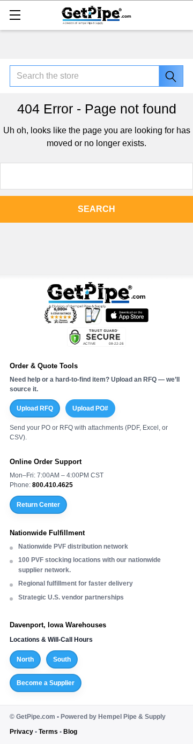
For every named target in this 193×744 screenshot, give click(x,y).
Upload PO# (90, 408)
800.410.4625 (52, 485)
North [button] (25, 659)
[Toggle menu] (14, 14)
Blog (70, 731)
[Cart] (179, 14)
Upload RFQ (35, 408)
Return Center (38, 504)
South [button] (62, 659)
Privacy (21, 731)
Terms (48, 731)
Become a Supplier (46, 683)
